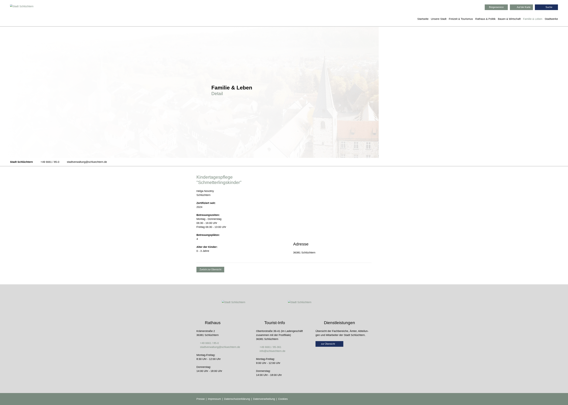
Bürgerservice (496, 7)
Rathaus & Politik (485, 18)
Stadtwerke (551, 18)
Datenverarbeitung (264, 398)
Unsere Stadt (438, 18)
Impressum (214, 398)
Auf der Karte (523, 7)
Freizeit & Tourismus (461, 18)
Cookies (283, 398)
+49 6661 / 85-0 (50, 161)
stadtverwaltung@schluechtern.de (87, 161)
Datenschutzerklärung (237, 398)
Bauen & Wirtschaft (509, 18)
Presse (200, 398)
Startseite (423, 18)
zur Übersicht (328, 344)
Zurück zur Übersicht (210, 269)
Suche (548, 7)
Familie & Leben (532, 18)
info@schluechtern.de (272, 351)
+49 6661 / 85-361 (270, 347)
